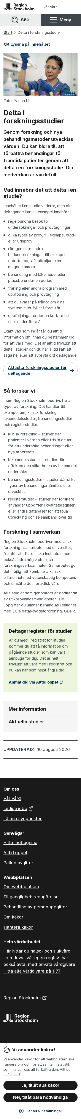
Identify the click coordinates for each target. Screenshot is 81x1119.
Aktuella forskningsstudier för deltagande (37, 370)
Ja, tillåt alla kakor (40, 1085)
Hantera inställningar (44, 1111)
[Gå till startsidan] (19, 6)
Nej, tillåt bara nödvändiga (40, 1097)
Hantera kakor (18, 927)
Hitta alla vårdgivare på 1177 (31, 971)
